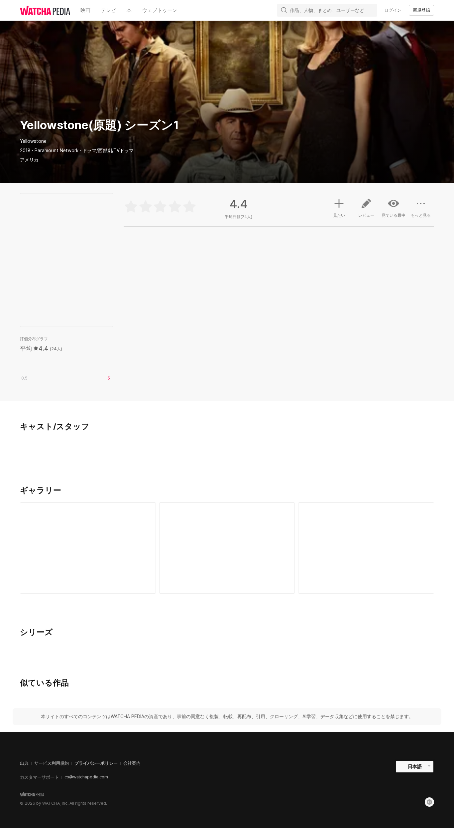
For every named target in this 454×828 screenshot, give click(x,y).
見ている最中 (393, 215)
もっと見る (421, 215)
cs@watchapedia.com (86, 776)
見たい (339, 215)
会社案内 (132, 763)
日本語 (415, 766)
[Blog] (429, 802)
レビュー (366, 215)
